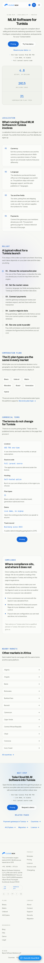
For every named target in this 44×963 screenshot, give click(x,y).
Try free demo (28, 44)
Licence (34, 827)
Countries (34, 822)
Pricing (13, 44)
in (3, 894)
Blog (3, 929)
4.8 (22, 70)
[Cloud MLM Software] (11, 5)
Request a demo (28, 807)
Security (30, 915)
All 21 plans (9, 827)
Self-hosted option (12, 479)
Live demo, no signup (13, 511)
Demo (4, 936)
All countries (7, 755)
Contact (30, 908)
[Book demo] (34, 5)
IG (21, 894)
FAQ (3, 933)
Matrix (4, 908)
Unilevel (5, 912)
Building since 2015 (13, 527)
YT (12, 894)
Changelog (31, 870)
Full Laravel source (13, 464)
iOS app (5, 887)
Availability (23, 14)
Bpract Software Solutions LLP (11, 953)
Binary (4, 905)
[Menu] (39, 5)
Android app (16, 887)
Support (30, 912)
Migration (22, 827)
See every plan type (26, 401)
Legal (4, 940)
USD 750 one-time (12, 448)
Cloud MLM (11, 14)
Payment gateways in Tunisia (14, 822)
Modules (30, 856)
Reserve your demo (21, 50)
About (29, 905)
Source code (31, 867)
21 (5, 495)
